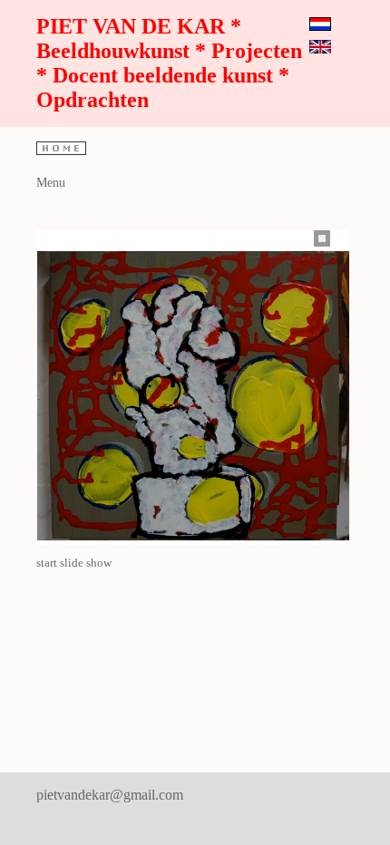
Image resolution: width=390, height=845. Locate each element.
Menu (50, 182)
